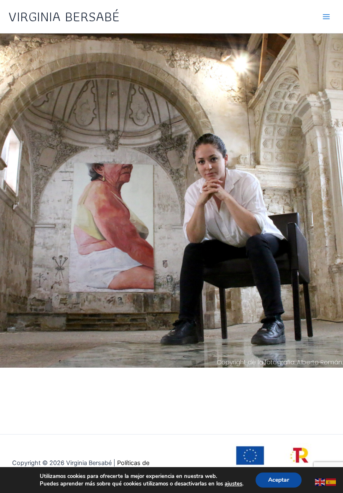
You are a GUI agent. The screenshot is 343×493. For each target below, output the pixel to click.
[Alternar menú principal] (326, 16)
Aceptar (278, 480)
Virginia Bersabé (64, 16)
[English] (320, 481)
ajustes (233, 484)
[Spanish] (331, 481)
